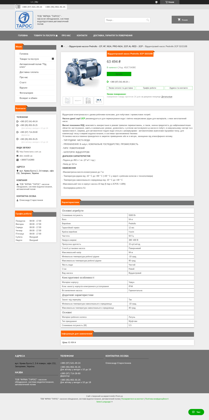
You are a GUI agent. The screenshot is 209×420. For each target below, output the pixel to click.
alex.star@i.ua (25, 156)
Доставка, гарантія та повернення (112, 35)
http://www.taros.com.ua (30, 152)
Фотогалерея (26, 93)
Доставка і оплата (29, 72)
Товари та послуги (44, 35)
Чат (198, 412)
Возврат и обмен (28, 98)
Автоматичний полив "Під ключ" (33, 65)
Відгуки (23, 87)
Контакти (82, 35)
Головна (23, 35)
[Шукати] (147, 20)
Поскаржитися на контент (132, 399)
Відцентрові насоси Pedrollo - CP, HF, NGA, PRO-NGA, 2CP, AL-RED (102, 46)
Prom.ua (119, 396)
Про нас (66, 35)
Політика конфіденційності (157, 399)
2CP (141, 46)
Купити (119, 74)
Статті (23, 82)
